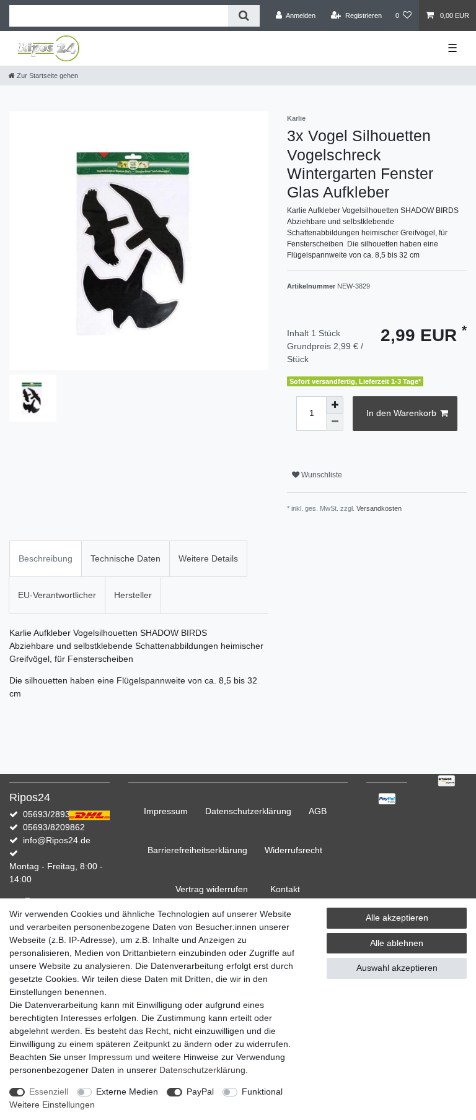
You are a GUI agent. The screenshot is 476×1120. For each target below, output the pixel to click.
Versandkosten (379, 508)
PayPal (200, 1091)
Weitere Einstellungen (52, 1104)
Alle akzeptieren (397, 917)
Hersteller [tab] (133, 595)
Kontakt (285, 889)
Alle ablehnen (396, 943)
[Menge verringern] (334, 422)
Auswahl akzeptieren (397, 968)
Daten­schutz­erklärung (248, 811)
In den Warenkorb (401, 413)
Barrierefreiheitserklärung (197, 850)
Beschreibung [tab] (46, 558)
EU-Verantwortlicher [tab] (57, 595)
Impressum (166, 811)
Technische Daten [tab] (125, 558)
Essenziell (48, 1091)
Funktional (262, 1091)
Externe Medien (127, 1091)
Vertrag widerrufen (211, 889)
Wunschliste (320, 475)
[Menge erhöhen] (334, 405)
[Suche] (244, 16)
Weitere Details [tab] (208, 558)
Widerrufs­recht (293, 850)
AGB (318, 811)
